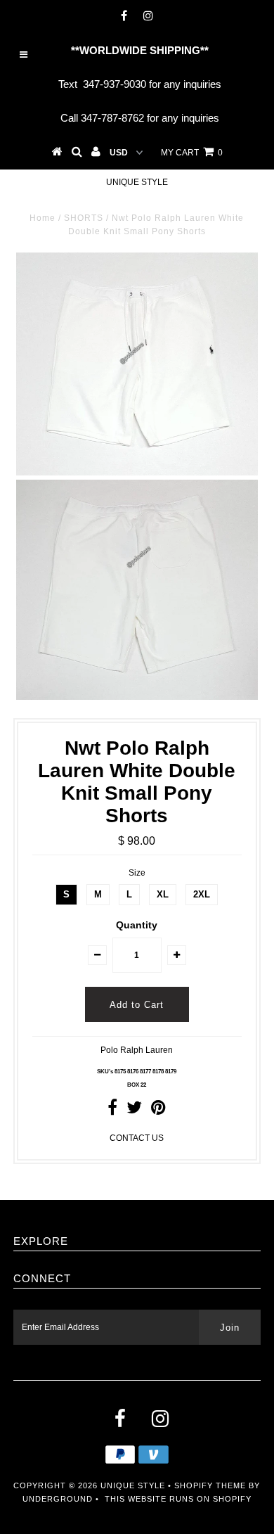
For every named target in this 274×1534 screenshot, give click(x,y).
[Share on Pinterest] (158, 1111)
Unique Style (137, 182)
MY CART (192, 153)
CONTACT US (137, 1138)
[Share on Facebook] (112, 1111)
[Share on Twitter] (134, 1111)
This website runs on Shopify (178, 1499)
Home (43, 218)
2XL (201, 894)
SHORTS (83, 218)
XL (163, 894)
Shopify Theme (210, 1485)
